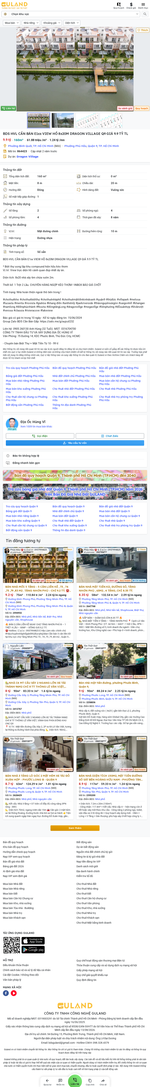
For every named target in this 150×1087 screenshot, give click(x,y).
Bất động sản (84, 842)
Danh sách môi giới (87, 866)
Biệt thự (51, 616)
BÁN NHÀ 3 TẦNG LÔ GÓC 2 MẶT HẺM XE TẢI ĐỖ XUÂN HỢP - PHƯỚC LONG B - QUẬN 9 (37, 777)
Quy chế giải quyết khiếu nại (92, 975)
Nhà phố (26, 616)
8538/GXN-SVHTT (82, 1026)
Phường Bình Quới (20, 146)
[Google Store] (33, 949)
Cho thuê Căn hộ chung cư (91, 898)
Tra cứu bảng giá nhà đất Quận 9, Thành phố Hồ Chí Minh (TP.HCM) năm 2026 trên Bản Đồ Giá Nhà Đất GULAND (75, 492)
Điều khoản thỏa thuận (16, 965)
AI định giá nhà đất (13, 871)
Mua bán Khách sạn (14, 917)
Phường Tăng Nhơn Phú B (51, 606)
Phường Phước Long (93, 695)
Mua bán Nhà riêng (14, 888)
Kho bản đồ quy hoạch (15, 846)
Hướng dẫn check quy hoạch (19, 851)
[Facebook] (6, 992)
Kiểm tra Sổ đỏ (84, 876)
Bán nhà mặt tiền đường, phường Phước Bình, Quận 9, (109, 684)
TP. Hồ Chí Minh (43, 146)
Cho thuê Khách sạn (87, 917)
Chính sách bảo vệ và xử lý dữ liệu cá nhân (26, 970)
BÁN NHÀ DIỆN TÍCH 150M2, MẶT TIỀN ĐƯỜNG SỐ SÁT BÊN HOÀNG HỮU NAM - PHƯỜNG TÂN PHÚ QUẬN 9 (110, 777)
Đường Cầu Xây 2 (18, 695)
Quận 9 (92, 146)
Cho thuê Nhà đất (86, 883)
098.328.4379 (101, 1042)
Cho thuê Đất (83, 893)
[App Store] (33, 941)
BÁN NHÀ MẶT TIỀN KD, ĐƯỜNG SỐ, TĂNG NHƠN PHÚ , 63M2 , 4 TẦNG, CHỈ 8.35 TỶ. (107, 588)
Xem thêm (75, 828)
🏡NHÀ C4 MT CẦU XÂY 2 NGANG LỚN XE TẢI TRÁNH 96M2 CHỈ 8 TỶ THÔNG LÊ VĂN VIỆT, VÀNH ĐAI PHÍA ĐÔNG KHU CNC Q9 (35, 685)
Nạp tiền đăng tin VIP (88, 861)
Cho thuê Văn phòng (88, 903)
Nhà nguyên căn (88, 613)
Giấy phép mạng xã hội (89, 970)
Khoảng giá (50, 22)
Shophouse (26, 619)
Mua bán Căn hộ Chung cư (18, 898)
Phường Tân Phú (39, 702)
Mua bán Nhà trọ (12, 913)
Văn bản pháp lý (12, 979)
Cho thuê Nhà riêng (87, 888)
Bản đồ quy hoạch (13, 842)
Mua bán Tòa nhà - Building (18, 908)
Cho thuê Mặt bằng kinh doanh (93, 922)
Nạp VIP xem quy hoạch (16, 856)
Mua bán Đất (10, 893)
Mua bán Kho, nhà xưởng (17, 903)
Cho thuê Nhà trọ (86, 913)
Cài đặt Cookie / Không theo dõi (21, 974)
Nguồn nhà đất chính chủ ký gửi (94, 851)
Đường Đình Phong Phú (21, 599)
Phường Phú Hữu (75, 146)
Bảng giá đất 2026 (13, 866)
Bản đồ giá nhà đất (13, 861)
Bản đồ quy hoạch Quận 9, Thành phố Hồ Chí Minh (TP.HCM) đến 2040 (75, 475)
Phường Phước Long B (21, 791)
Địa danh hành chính (88, 871)
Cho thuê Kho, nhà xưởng (90, 908)
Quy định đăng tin (86, 980)
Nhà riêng (29, 22)
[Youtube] (14, 992)
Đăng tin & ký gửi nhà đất (90, 856)
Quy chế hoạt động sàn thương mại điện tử (100, 960)
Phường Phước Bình (93, 698)
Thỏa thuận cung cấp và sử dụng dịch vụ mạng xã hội (106, 965)
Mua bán (10, 22)
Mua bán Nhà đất (13, 883)
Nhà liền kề (39, 616)
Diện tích (70, 22)
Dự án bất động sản (87, 846)
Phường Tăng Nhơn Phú (49, 599)
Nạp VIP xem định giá (15, 876)
